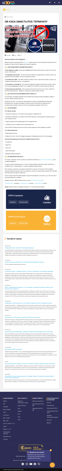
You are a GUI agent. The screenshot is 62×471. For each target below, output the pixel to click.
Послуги (5, 439)
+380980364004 (24, 183)
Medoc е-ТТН (7, 429)
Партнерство (50, 405)
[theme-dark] (54, 2)
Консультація (23, 202)
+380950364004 (9, 183)
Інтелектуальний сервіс (37, 180)
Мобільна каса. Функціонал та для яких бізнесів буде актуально (24, 262)
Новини (20, 411)
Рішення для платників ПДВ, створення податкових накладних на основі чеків (29, 331)
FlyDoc (5, 426)
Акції (19, 417)
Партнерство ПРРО (52, 408)
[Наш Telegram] (23, 464)
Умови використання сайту (52, 411)
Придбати (13, 202)
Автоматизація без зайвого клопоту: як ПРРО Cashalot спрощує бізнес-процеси (30, 363)
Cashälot (5, 406)
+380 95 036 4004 (21, 456)
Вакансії (49, 423)
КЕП (4, 404)
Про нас (49, 402)
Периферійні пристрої (6, 432)
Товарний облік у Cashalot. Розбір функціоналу (19, 248)
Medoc (5, 401)
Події (19, 419)
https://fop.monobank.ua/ (46, 159)
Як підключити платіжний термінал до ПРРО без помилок (22, 317)
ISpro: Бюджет (7, 409)
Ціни (19, 408)
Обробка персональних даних (52, 416)
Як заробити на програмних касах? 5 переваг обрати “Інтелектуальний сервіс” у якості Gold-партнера (30, 376)
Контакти (49, 420)
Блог (19, 414)
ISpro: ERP (5, 420)
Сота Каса (6, 415)
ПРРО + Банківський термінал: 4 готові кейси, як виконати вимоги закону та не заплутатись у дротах (29, 288)
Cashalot (25, 62)
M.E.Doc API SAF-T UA (9, 423)
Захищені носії (7, 436)
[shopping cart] (49, 2)
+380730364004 (38, 183)
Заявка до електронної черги (23, 401)
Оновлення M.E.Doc (37, 408)
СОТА (4, 412)
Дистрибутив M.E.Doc (38, 404)
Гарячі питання (22, 405)
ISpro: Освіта (6, 418)
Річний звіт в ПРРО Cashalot (13, 349)
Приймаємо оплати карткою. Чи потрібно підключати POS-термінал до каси (28, 303)
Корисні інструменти (37, 401)
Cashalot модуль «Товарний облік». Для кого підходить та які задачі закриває (29, 271)
